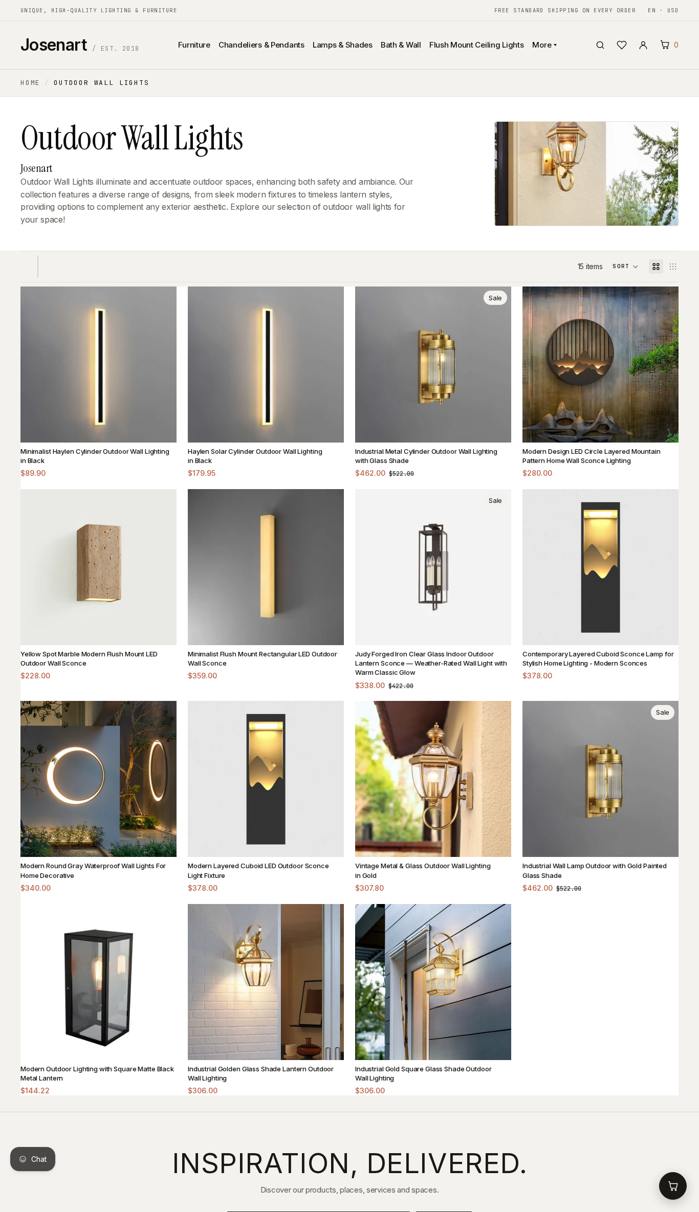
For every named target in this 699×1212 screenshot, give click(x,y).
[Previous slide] (35, 364)
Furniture (194, 45)
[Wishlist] (622, 45)
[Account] (643, 45)
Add (495, 426)
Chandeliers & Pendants (261, 45)
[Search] (600, 45)
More (542, 45)
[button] (626, 266)
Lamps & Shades (343, 45)
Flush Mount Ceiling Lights (476, 45)
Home (30, 82)
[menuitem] (268, 95)
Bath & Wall (401, 45)
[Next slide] (161, 364)
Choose (160, 426)
